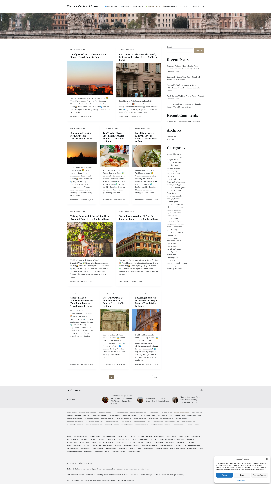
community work (133, 451)
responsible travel (177, 448)
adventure (170, 442)
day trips (154, 439)
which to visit (98, 448)
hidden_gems (172, 201)
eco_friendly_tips (174, 179)
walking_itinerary (174, 268)
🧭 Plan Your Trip (168, 6)
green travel (181, 442)
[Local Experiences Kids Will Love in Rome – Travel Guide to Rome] (146, 156)
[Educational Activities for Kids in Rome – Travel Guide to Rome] (82, 153)
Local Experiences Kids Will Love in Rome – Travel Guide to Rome (146, 137)
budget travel (72, 439)
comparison (123, 448)
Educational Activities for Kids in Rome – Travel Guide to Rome (81, 135)
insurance (99, 451)
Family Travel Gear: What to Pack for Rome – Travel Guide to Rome (89, 55)
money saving (171, 436)
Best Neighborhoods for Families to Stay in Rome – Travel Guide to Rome (146, 301)
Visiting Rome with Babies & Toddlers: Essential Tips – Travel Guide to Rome (90, 217)
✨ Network (184, 6)
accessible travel (80, 436)
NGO (139, 448)
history (92, 439)
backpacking (159, 436)
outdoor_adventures (175, 227)
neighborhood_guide (175, 224)
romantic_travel (173, 235)
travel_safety (172, 252)
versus (132, 448)
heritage (180, 439)
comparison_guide (174, 162)
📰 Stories (137, 6)
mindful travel (72, 448)
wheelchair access (74, 451)
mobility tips (181, 445)
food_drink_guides (175, 196)
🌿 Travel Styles (152, 6)
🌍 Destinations (111, 6)
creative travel (162, 448)
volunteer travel (118, 451)
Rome (69, 436)
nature (191, 442)
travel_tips (171, 254)
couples (132, 442)
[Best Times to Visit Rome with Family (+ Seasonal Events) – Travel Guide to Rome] (138, 80)
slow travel (85, 448)
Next (156, 377)
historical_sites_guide (176, 204)
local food (96, 442)
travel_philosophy (174, 249)
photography (108, 442)
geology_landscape (175, 199)
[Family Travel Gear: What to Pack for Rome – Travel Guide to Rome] (90, 78)
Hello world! (195, 121)
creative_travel (173, 165)
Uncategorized (173, 257)
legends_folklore (174, 213)
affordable (195, 436)
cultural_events (173, 168)
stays (133, 436)
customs (87, 445)
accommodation (109, 436)
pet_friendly (172, 229)
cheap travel (184, 436)
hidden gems (143, 439)
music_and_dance (174, 221)
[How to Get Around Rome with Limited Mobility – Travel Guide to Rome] (175, 400)
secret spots (121, 442)
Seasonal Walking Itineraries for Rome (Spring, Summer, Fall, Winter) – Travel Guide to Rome (183, 69)
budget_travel (172, 159)
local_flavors (172, 215)
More (195, 6)
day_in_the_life (173, 173)
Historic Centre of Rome (82, 6)
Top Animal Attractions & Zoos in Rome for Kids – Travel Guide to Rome (138, 217)
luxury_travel (172, 218)
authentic (97, 445)
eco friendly (108, 445)
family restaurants (167, 439)
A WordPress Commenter (177, 121)
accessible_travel (174, 154)
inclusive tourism (166, 445)
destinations (111, 448)
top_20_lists (172, 246)
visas (201, 448)
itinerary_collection (175, 207)
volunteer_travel (173, 266)
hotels (149, 436)
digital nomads (194, 445)
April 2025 (171, 139)
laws (107, 451)
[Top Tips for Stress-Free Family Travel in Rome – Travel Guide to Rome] (114, 156)
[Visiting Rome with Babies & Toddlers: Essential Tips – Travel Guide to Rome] (90, 239)
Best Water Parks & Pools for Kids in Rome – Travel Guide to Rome (113, 301)
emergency (88, 451)
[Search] (203, 6)
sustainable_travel (174, 241)
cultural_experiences (175, 171)
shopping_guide (173, 238)
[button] (267, 459)
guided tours (95, 436)
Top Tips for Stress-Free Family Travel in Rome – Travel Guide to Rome (113, 137)
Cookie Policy (241, 480)
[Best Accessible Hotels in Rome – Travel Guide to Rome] (140, 400)
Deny (242, 475)
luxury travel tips (74, 445)
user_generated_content (177, 263)
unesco (140, 442)
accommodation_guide (176, 157)
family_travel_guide (77, 50)
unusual (118, 445)
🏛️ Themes (125, 6)
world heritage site (131, 445)
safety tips (112, 439)
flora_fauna (171, 193)
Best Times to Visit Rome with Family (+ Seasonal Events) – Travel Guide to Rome (138, 57)
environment (192, 448)
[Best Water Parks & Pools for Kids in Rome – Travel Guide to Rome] (114, 320)
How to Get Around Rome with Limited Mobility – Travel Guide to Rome (190, 399)
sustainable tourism (149, 445)
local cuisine (72, 442)
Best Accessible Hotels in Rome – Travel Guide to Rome (157, 399)
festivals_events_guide (176, 187)
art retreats (124, 439)
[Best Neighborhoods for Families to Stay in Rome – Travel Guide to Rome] (146, 320)
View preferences (259, 475)
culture (84, 439)
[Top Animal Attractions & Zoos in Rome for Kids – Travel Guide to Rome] (138, 239)
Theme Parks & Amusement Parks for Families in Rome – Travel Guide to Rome (81, 301)
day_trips (171, 176)
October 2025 (172, 136)
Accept (224, 475)
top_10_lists (172, 243)
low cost (101, 439)
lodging (141, 436)
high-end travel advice (154, 442)
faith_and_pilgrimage (176, 182)
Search (169, 47)
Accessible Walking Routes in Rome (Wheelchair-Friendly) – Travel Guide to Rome (183, 88)
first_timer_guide (174, 190)
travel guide (148, 448)
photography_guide (175, 232)
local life (190, 439)
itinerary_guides (174, 210)
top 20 (134, 439)
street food (84, 442)
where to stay (122, 436)
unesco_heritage (174, 260)
